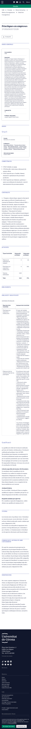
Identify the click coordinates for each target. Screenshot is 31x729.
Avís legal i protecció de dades (9, 702)
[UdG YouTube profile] (8, 664)
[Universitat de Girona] (9, 638)
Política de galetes (6, 703)
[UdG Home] (2, 2)
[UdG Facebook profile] (3, 664)
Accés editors (5, 709)
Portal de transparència (7, 695)
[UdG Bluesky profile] (5, 661)
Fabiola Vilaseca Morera (19, 149)
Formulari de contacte (7, 656)
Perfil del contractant (7, 698)
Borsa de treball (5, 684)
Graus (3, 677)
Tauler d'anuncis (6, 682)
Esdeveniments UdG (7, 687)
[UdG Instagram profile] (8, 661)
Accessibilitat (5, 700)
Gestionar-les (21, 726)
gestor (15, 721)
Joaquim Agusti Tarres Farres (15, 147)
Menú (28, 2)
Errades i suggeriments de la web (10, 707)
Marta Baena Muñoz (8, 145)
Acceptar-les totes (8, 726)
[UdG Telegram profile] (11, 664)
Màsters (4, 679)
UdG (3, 10)
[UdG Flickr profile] (5, 664)
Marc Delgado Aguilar (13, 146)
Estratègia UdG (5, 686)
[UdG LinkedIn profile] (11, 661)
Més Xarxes (4, 667)
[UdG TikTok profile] (3, 661)
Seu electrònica (5, 696)
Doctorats (4, 680)
